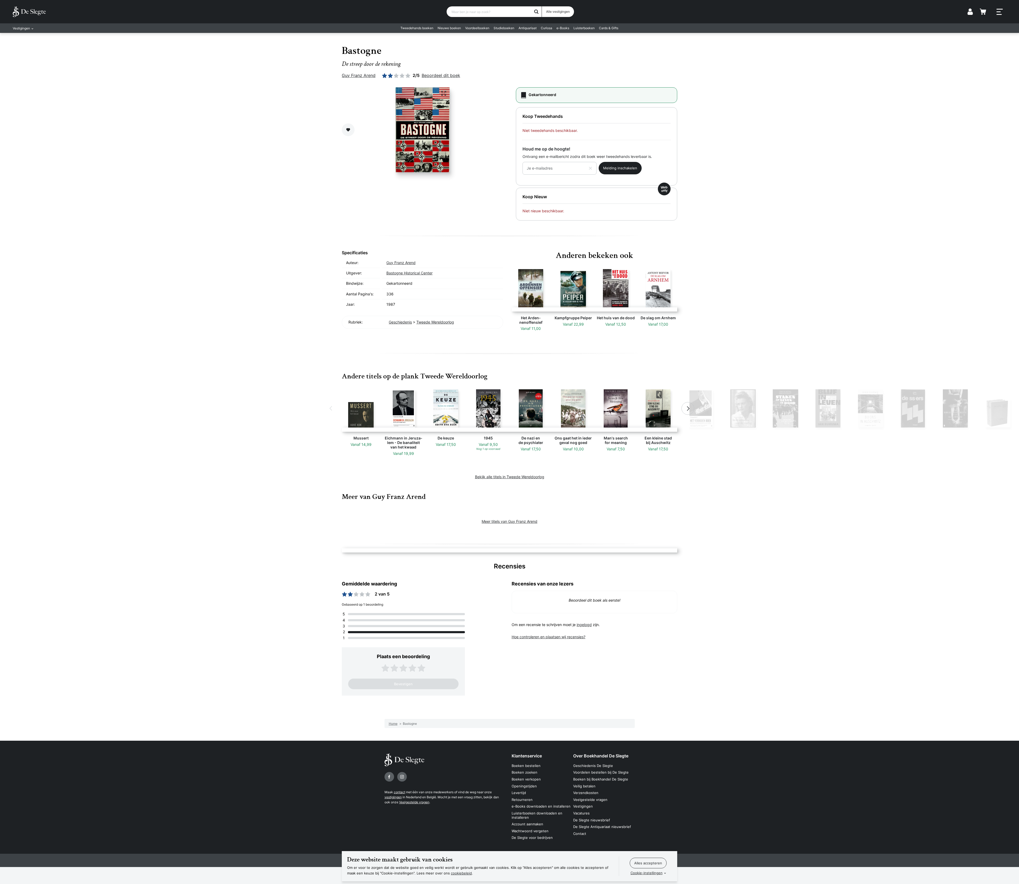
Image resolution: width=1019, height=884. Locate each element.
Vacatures (581, 813)
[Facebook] (389, 776)
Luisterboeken (584, 28)
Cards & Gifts (608, 28)
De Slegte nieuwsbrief (591, 820)
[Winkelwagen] (983, 11)
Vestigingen (583, 806)
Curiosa (546, 28)
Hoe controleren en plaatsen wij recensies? (548, 637)
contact (399, 792)
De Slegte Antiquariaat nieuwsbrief (602, 827)
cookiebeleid (461, 873)
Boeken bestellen (526, 766)
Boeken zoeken (524, 772)
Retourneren (522, 799)
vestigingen (393, 797)
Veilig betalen (584, 786)
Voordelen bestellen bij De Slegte (601, 772)
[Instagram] (402, 776)
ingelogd (584, 624)
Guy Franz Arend (358, 75)
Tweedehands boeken (416, 28)
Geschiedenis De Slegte (593, 766)
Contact (579, 833)
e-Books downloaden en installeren (541, 806)
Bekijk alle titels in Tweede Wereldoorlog (509, 477)
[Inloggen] (970, 11)
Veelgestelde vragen (414, 802)
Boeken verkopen (526, 779)
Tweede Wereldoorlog (435, 322)
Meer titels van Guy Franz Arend (509, 521)
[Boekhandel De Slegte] (29, 11)
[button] (331, 408)
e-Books (562, 28)
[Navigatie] (999, 12)
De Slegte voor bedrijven (532, 837)
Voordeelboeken (477, 28)
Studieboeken (504, 28)
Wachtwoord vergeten (530, 831)
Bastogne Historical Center (409, 273)
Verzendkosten (585, 793)
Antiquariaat (528, 28)
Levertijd (519, 793)
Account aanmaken (527, 824)
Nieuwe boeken (449, 28)
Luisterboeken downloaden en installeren (537, 815)
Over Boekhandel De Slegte (600, 755)
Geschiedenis (400, 322)
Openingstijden (524, 786)
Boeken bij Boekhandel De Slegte (600, 779)
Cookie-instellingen (647, 873)
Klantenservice (527, 755)
